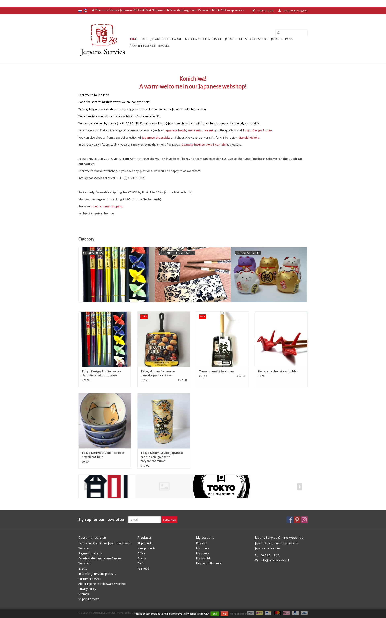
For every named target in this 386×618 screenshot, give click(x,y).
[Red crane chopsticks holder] (281, 339)
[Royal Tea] (164, 486)
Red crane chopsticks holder (278, 371)
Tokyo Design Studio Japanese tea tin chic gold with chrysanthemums (162, 457)
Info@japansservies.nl (275, 560)
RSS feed (143, 568)
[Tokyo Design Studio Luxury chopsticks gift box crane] (104, 339)
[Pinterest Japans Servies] (297, 519)
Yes (215, 613)
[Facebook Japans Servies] (290, 519)
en (85, 10)
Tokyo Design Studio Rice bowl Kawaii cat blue (103, 455)
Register (201, 543)
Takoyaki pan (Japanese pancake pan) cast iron (158, 373)
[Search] (278, 33)
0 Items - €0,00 (265, 10)
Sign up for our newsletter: (101, 519)
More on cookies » (240, 613)
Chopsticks (259, 39)
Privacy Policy (87, 589)
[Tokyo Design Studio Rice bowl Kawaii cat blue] (104, 420)
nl (80, 10)
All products (145, 543)
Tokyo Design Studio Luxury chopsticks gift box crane (101, 373)
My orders (202, 548)
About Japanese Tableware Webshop (102, 584)
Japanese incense (142, 45)
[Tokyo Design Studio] (221, 486)
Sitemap (83, 594)
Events (82, 568)
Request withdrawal (209, 563)
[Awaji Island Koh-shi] (107, 486)
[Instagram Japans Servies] (304, 519)
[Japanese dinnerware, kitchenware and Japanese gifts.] (103, 39)
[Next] (299, 486)
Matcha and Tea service (203, 39)
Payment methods (90, 553)
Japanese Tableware (166, 39)
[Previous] (86, 486)
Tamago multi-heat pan (216, 371)
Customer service (89, 579)
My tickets (202, 553)
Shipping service (88, 599)
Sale (144, 39)
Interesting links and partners (97, 574)
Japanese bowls (175, 130)
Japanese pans (282, 39)
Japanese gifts (236, 39)
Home (133, 39)
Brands (164, 45)
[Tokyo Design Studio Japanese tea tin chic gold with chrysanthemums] (163, 420)
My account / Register (295, 10)
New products (146, 548)
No (224, 613)
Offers (141, 553)
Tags (140, 563)
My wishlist (203, 558)
